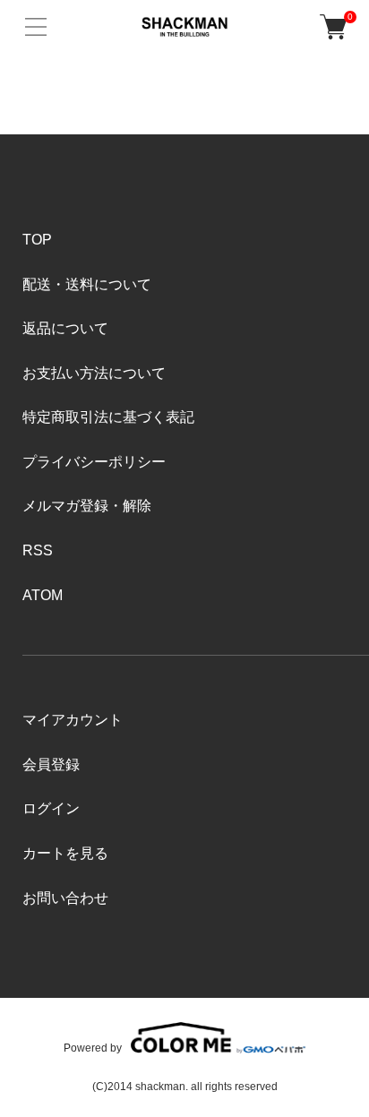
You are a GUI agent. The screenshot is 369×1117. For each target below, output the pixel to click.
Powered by (93, 1047)
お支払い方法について (94, 373)
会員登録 (51, 764)
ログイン (51, 808)
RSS (37, 550)
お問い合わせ (65, 898)
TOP (37, 239)
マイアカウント (72, 719)
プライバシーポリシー (94, 461)
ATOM (42, 595)
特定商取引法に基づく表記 (108, 417)
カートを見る (65, 853)
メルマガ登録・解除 (86, 505)
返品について (65, 328)
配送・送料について (86, 284)
